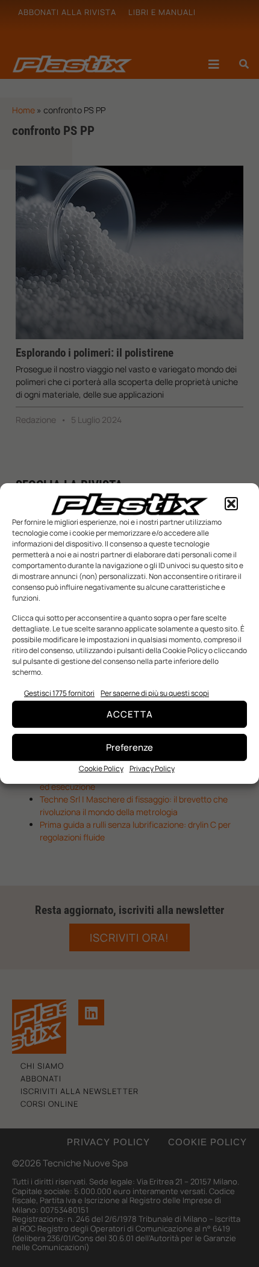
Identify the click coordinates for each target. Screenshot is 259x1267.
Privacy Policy (152, 768)
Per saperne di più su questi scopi (155, 693)
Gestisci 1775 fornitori (59, 693)
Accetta (130, 714)
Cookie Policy (101, 768)
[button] (231, 504)
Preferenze (129, 747)
